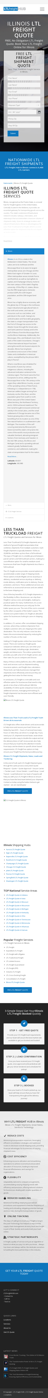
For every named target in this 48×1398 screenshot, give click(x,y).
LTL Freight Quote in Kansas (17, 930)
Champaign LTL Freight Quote (17, 863)
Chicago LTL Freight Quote (16, 867)
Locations (7, 1320)
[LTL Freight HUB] (20, 9)
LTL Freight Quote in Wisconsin (18, 905)
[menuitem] (40, 9)
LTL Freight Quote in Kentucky (17, 912)
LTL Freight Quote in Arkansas (17, 926)
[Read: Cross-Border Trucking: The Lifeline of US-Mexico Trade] (6, 1356)
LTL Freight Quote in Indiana (17, 895)
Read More (8, 241)
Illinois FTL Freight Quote (15, 982)
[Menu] (40, 9)
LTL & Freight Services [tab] (14, 511)
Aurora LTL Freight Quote (15, 849)
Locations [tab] (10, 518)
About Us (7, 1328)
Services (7, 1324)
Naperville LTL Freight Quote (17, 856)
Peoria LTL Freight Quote (15, 874)
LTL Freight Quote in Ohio (15, 916)
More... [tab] (10, 505)
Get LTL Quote (9, 1332)
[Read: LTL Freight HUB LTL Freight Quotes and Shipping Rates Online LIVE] (6, 1369)
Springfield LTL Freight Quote (17, 877)
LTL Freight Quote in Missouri (17, 902)
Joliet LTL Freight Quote (15, 870)
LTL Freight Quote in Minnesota (18, 923)
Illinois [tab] (10, 251)
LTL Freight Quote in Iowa (15, 898)
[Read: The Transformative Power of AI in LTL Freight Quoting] (6, 1363)
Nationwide (8, 183)
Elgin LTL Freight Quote (14, 853)
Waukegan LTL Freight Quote (17, 881)
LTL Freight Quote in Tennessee (18, 919)
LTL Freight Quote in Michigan (17, 909)
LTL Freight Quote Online (34, 1392)
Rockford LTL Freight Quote (16, 860)
